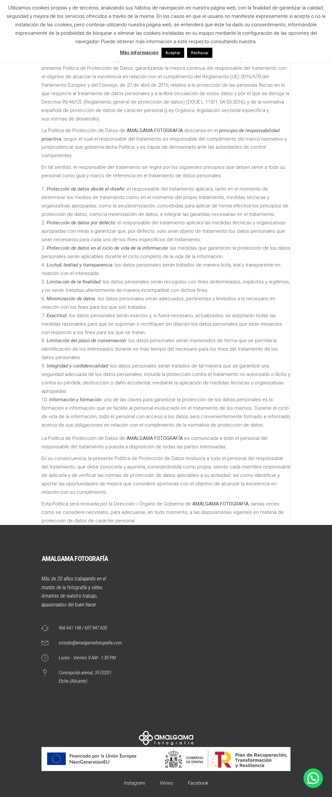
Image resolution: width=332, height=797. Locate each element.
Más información (139, 53)
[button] (313, 778)
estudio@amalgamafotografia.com (90, 643)
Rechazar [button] (199, 52)
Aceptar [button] (172, 52)
